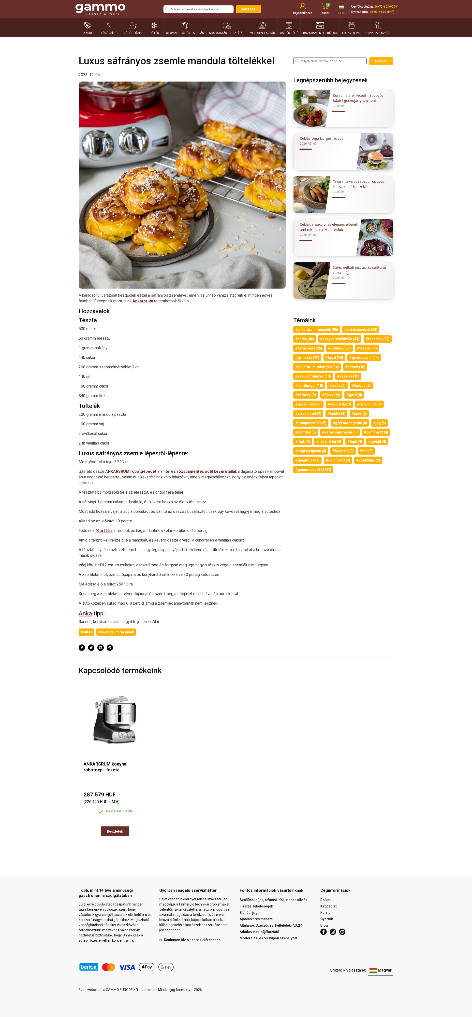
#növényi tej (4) (328, 442)
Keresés (248, 9)
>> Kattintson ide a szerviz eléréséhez (190, 940)
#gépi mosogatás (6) (350, 423)
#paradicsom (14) (364, 358)
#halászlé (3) (343, 451)
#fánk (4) (354, 442)
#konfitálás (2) (368, 460)
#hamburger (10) (309, 386)
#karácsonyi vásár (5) (340, 432)
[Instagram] (333, 932)
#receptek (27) (378, 339)
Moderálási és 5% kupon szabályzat (268, 938)
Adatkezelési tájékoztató (259, 932)
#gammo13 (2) (338, 460)
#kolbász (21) (339, 348)
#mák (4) (302, 442)
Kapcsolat (328, 906)
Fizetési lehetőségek (256, 906)
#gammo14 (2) (307, 460)
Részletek (115, 831)
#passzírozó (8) (308, 404)
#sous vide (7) (339, 404)
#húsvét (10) (355, 367)
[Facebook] (323, 932)
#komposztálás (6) (310, 423)
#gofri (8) (354, 395)
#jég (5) (379, 423)
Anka (85, 613)
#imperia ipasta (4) (310, 451)
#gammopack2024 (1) (313, 470)
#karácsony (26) (308, 348)
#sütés (86, 632)
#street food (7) (308, 414)
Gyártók (326, 919)
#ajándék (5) (305, 432)
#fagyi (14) (334, 358)
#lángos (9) (361, 386)
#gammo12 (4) (376, 432)
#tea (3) (366, 451)
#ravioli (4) (377, 442)
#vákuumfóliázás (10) (313, 376)
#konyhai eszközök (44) (339, 339)
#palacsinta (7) (369, 404)
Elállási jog (249, 913)
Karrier (326, 913)
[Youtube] (342, 932)
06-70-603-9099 (385, 6)
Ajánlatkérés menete (256, 919)
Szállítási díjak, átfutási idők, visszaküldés (273, 900)
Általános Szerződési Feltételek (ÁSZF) (271, 925)
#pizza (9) (337, 386)
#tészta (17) (367, 348)
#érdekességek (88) (360, 330)
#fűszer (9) (331, 395)
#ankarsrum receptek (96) (316, 330)
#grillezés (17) (307, 358)
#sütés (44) (304, 339)
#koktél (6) (336, 414)
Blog (324, 925)
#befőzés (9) (305, 395)
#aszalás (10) (348, 376)
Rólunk (325, 900)
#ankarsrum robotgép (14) (317, 367)
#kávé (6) (359, 414)
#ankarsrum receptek (116, 632)
